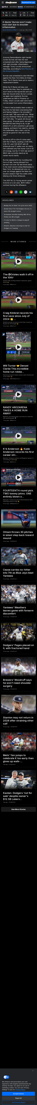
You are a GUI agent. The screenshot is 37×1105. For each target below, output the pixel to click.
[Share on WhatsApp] (21, 192)
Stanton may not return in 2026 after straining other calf (18, 720)
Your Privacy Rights (18, 1102)
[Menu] (3, 2)
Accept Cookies (18, 1094)
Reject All (18, 1098)
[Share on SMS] (30, 192)
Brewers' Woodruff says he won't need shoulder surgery (17, 682)
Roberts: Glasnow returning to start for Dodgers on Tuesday (17, 227)
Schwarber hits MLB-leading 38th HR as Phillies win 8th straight (17, 216)
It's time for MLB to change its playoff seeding (16, 221)
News (20, 7)
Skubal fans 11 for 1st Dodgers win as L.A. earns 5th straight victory (18, 210)
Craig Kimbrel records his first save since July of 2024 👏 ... (18, 316)
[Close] (33, 1070)
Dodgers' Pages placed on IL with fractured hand (18, 647)
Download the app (28, 2)
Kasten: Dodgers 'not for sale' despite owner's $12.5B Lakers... (17, 796)
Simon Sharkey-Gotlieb (10, 30)
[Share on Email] (25, 192)
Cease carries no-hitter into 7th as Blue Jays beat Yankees (18, 572)
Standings (29, 7)
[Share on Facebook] (16, 192)
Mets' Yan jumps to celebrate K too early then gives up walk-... (18, 758)
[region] (18, 1086)
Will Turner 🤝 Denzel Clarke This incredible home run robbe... (15, 368)
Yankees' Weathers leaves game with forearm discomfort (18, 610)
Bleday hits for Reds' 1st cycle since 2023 (18, 205)
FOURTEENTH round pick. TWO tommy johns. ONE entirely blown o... (18, 493)
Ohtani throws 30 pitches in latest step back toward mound (18, 535)
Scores (13, 7)
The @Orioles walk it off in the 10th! (18, 276)
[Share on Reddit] (11, 192)
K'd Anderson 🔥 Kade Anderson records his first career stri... (18, 451)
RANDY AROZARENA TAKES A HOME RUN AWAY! (15, 410)
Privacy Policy (20, 1089)
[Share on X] (6, 192)
